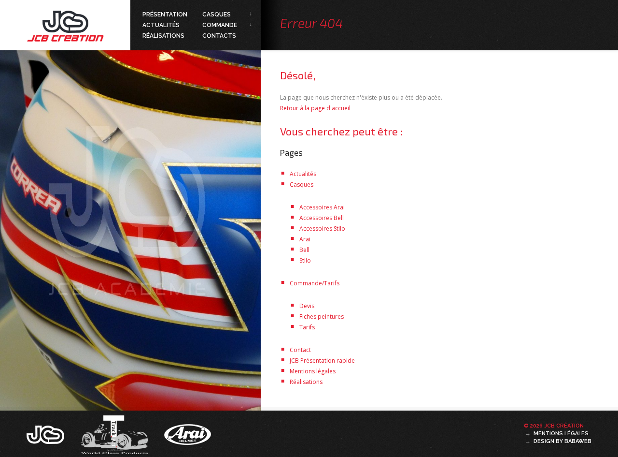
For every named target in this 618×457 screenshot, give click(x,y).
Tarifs (307, 327)
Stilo (305, 260)
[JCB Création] (46, 433)
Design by (562, 441)
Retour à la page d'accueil (315, 108)
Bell (304, 250)
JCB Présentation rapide (322, 360)
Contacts (219, 35)
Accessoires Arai (322, 207)
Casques (216, 14)
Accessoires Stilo (322, 228)
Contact (300, 350)
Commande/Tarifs (314, 283)
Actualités (161, 25)
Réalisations (163, 35)
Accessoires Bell (321, 218)
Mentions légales (313, 371)
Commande (219, 25)
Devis (306, 306)
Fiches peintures (321, 316)
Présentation (164, 14)
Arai (304, 239)
